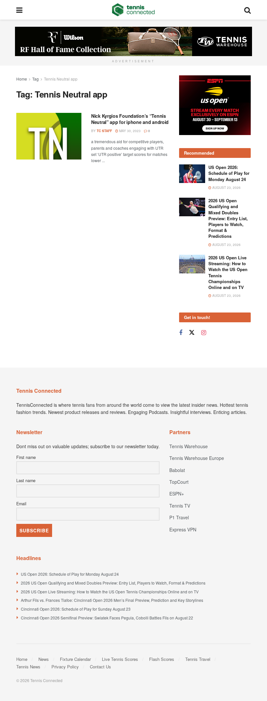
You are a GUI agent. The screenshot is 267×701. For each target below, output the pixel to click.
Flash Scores (161, 659)
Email (21, 504)
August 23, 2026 (226, 187)
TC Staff (104, 131)
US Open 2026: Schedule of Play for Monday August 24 (228, 173)
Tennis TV (179, 505)
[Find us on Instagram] (203, 332)
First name (26, 457)
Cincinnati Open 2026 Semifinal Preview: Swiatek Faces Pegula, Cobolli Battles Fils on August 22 (107, 617)
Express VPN (182, 529)
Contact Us (100, 666)
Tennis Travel (197, 659)
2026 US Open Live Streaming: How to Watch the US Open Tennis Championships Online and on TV (227, 272)
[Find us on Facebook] (180, 332)
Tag (35, 79)
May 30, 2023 (129, 131)
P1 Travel (179, 517)
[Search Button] (247, 10)
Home (21, 79)
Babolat (177, 470)
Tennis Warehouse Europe (196, 458)
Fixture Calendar (75, 659)
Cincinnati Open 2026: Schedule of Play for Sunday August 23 (76, 609)
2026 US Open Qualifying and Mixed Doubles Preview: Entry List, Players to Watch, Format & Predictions (228, 218)
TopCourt (179, 482)
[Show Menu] (19, 10)
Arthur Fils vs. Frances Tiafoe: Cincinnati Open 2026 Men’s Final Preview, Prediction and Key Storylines (112, 600)
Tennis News (28, 666)
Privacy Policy (65, 666)
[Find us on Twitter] (192, 332)
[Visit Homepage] (133, 9)
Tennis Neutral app (60, 79)
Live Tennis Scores (120, 659)
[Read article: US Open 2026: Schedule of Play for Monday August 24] (192, 173)
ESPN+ (176, 493)
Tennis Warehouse (188, 446)
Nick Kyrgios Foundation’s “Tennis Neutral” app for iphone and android (130, 119)
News (43, 659)
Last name (25, 480)
